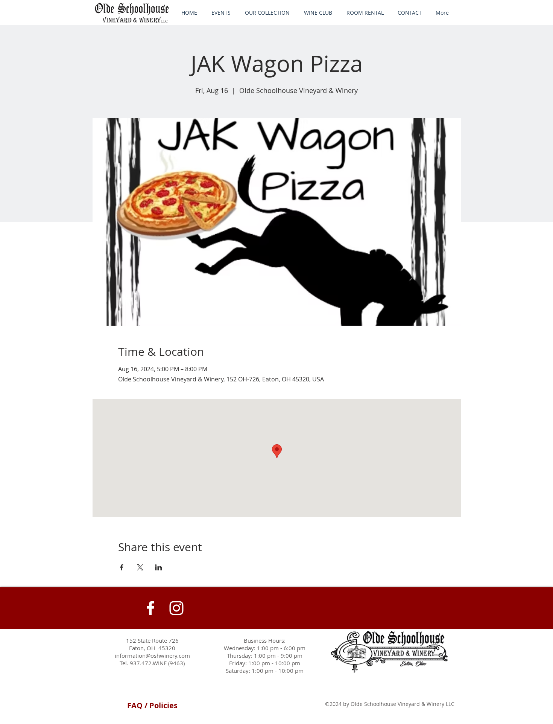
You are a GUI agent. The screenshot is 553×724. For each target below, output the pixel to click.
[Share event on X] (140, 567)
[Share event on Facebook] (121, 567)
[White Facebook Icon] (150, 608)
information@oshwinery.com (152, 655)
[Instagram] (176, 608)
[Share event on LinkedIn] (158, 567)
